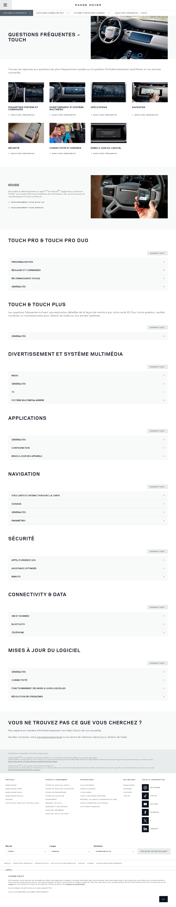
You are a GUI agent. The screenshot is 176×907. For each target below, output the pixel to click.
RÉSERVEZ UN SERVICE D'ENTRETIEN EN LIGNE (98, 799)
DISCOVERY (127, 792)
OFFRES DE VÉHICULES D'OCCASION (60, 789)
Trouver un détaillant (154, 851)
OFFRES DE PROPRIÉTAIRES (56, 792)
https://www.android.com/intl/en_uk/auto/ (24, 769)
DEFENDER (127, 789)
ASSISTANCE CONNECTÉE (90, 807)
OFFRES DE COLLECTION (55, 796)
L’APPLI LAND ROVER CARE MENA (93, 796)
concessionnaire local (49, 736)
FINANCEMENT (51, 799)
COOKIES (81, 863)
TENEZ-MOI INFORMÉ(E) (55, 810)
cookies (11, 884)
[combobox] (27, 851)
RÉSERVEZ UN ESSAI (54, 803)
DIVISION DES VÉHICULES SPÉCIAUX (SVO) (22, 803)
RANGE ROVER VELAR (14, 792)
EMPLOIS (7, 863)
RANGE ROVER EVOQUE (14, 796)
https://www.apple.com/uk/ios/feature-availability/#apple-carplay (32, 761)
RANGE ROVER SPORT (14, 789)
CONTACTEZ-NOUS (42, 863)
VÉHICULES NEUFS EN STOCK (57, 814)
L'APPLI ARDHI (86, 792)
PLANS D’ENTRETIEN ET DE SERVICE (94, 803)
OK (163, 899)
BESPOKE (9, 799)
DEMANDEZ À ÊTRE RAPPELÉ (57, 807)
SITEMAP (90, 863)
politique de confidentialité (75, 884)
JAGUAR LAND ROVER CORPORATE (109, 863)
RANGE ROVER (11, 785)
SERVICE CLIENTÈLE (87, 789)
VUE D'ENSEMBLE (87, 785)
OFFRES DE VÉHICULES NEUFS (58, 785)
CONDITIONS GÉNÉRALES (23, 863)
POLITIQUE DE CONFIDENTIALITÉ (63, 863)
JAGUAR (126, 796)
